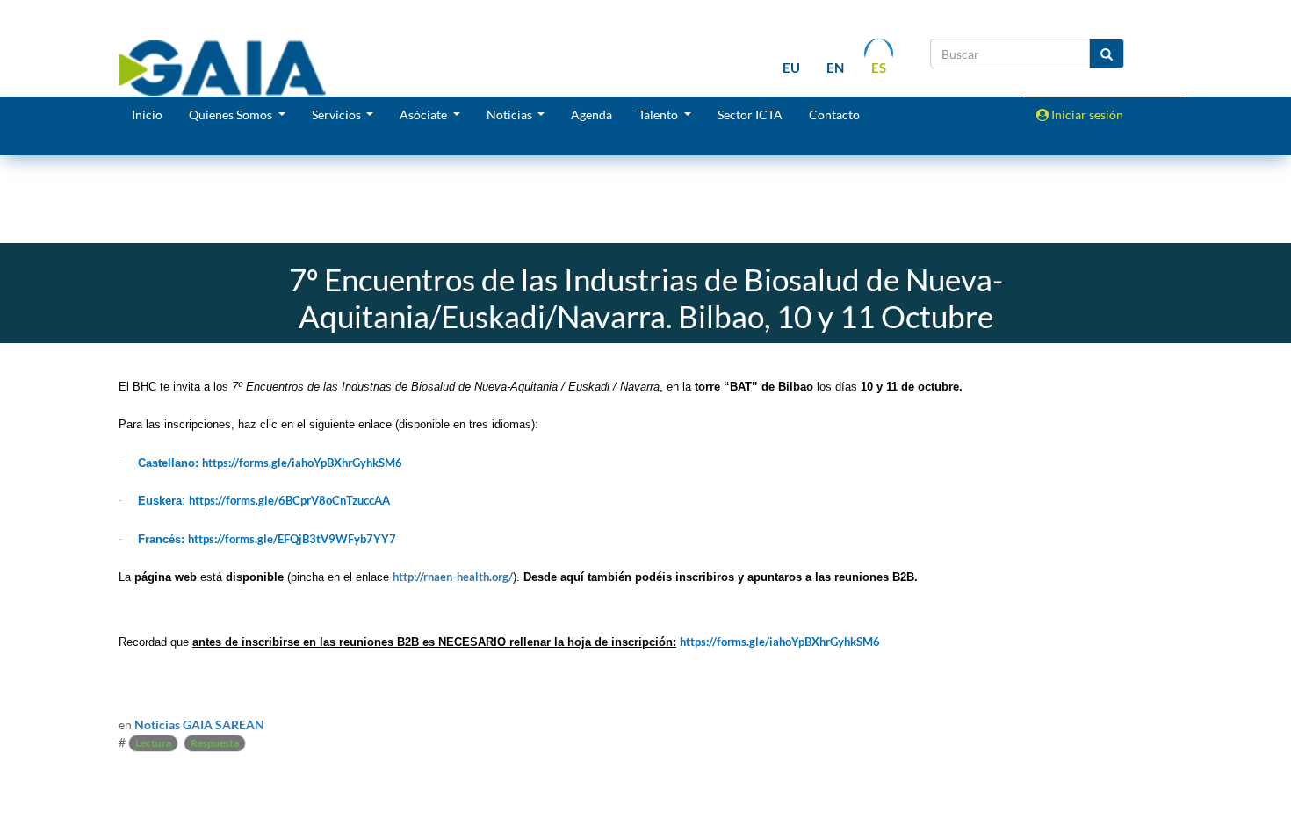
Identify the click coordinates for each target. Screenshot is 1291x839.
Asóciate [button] (425, 114)
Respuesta (215, 742)
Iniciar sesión (1086, 114)
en (835, 67)
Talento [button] (659, 114)
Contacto (834, 114)
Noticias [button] (511, 114)
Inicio (147, 114)
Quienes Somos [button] (232, 114)
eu (791, 67)
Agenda (591, 114)
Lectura (153, 742)
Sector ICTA (750, 114)
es (878, 67)
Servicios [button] (338, 114)
